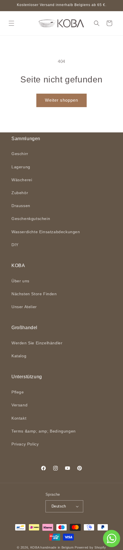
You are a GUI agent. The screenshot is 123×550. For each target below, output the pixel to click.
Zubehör (19, 192)
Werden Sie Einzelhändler (36, 343)
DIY (15, 244)
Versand (19, 405)
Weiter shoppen (61, 100)
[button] (11, 23)
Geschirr (19, 153)
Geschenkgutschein (30, 218)
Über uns (20, 281)
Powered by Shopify (90, 547)
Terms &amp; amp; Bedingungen (43, 431)
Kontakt (18, 418)
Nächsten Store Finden (34, 294)
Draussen (20, 205)
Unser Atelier (24, 306)
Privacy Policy (25, 444)
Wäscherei (21, 179)
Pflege (17, 392)
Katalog (18, 356)
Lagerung (20, 167)
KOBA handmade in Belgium (52, 547)
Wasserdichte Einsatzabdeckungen (45, 231)
